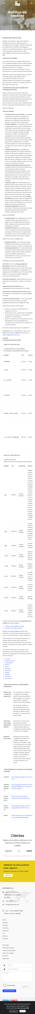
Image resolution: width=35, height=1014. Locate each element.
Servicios (5, 925)
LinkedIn (7, 674)
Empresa (5, 922)
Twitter (7, 664)
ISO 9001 (5, 956)
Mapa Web (6, 958)
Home (11, 19)
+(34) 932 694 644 (11, 901)
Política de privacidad (9, 950)
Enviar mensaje (10, 990)
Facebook (8, 670)
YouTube (7, 659)
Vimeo (7, 666)
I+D (3, 933)
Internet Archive (9, 661)
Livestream (8, 676)
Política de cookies (8, 948)
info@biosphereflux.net (12, 335)
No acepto (13, 1011)
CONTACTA (8, 875)
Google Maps (9, 663)
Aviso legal (6, 945)
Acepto (22, 1011)
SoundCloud (8, 678)
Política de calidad (8, 953)
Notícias (5, 936)
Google (22, 626)
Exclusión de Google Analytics (13, 628)
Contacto (5, 939)
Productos (6, 928)
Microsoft (8, 668)
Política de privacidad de (12, 626)
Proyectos (5, 930)
